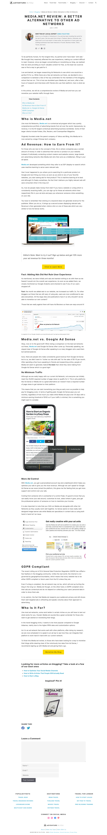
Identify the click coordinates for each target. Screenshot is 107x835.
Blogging (72, 3)
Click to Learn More (53, 267)
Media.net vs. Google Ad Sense (33, 108)
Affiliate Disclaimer (54, 832)
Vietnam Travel (53, 808)
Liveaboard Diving (23, 804)
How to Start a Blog (84, 797)
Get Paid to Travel (84, 801)
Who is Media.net (28, 103)
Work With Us (61, 829)
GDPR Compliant (28, 110)
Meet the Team (51, 829)
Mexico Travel (53, 804)
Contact (91, 3)
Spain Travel (53, 797)
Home (31, 12)
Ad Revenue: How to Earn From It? (34, 105)
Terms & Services (64, 832)
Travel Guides (62, 3)
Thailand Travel (53, 801)
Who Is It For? (27, 113)
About (46, 3)
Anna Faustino (63, 34)
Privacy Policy (73, 832)
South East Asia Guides (23, 808)
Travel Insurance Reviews (23, 801)
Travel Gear (53, 3)
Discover (82, 3)
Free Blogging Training (84, 804)
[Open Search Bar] (95, 3)
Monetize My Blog (53, 652)
